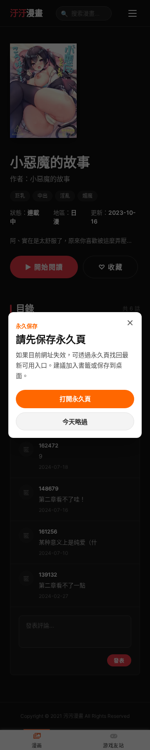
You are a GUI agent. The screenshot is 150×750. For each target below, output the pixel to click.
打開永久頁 (75, 399)
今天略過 (75, 421)
